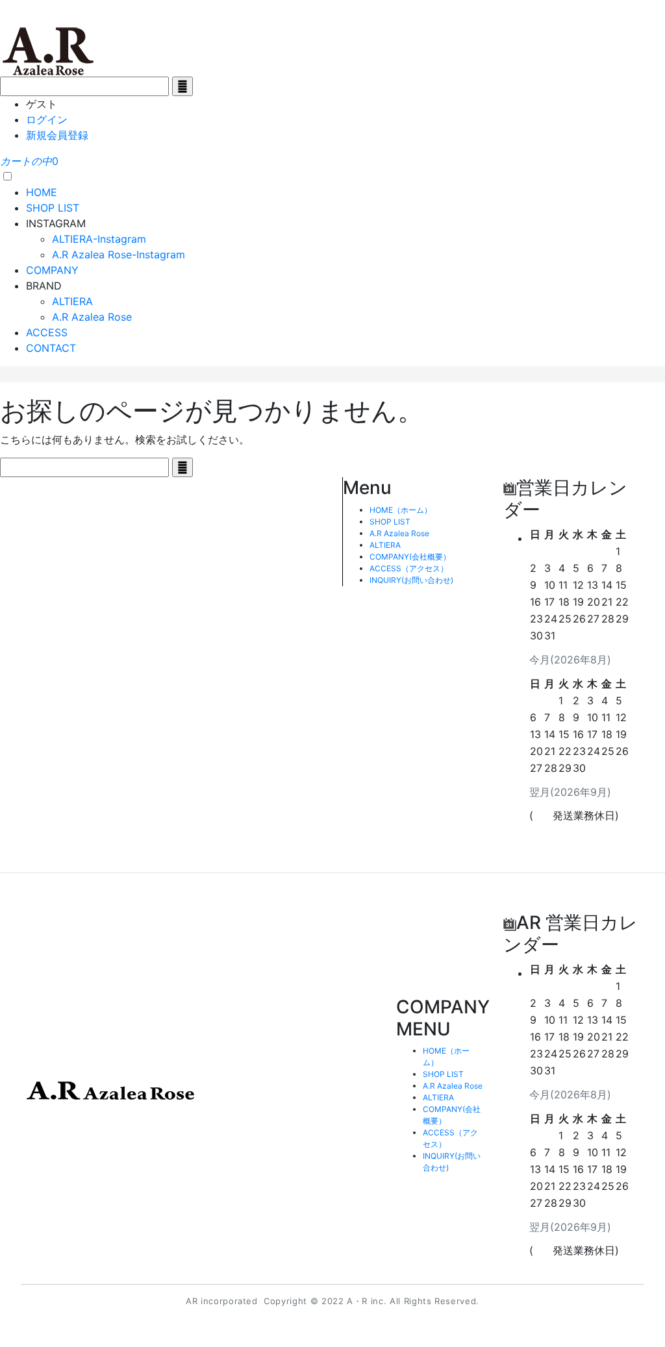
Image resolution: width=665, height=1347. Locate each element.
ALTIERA (72, 301)
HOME (41, 192)
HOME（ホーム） (401, 510)
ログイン (47, 119)
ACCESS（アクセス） (409, 568)
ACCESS (47, 332)
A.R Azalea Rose (92, 316)
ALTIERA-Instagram (99, 238)
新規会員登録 (57, 135)
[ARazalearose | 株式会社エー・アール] (48, 49)
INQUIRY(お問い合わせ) (411, 580)
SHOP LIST (52, 207)
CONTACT (51, 347)
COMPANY (52, 270)
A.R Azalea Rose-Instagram (118, 254)
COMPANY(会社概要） (410, 557)
